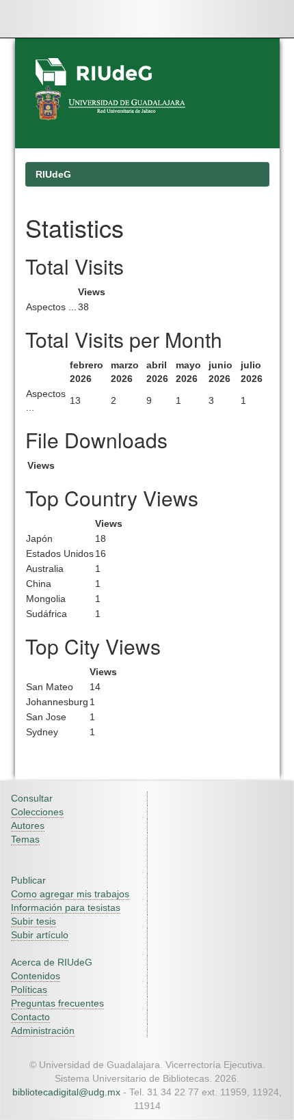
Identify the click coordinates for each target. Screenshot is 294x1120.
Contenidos (35, 975)
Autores (27, 825)
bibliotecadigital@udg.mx (66, 1092)
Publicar (28, 880)
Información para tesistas (65, 907)
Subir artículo (39, 934)
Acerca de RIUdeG (51, 962)
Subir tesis (33, 921)
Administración (43, 1030)
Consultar (32, 798)
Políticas (29, 989)
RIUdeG (53, 174)
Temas (25, 839)
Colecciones (37, 811)
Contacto (30, 1016)
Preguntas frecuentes (57, 1003)
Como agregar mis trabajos (70, 893)
